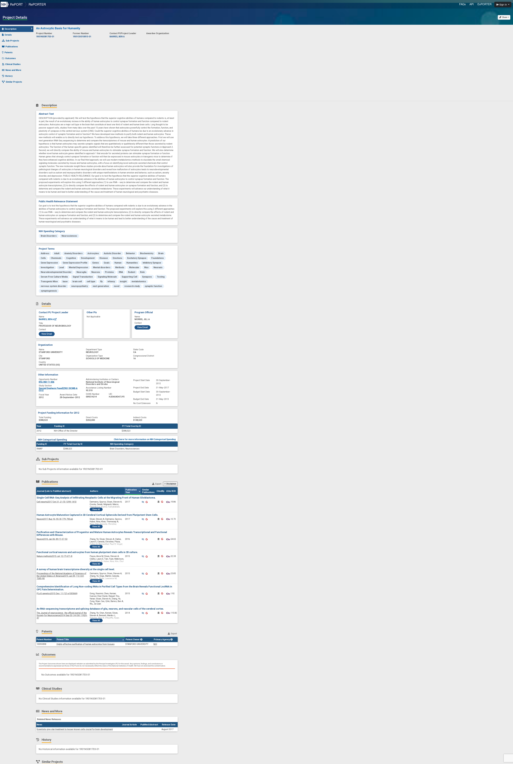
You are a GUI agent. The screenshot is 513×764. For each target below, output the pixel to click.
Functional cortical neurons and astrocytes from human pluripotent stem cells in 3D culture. (87, 552)
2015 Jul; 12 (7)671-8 (54, 556)
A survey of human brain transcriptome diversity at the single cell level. (76, 569)
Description (10, 29)
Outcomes (10, 58)
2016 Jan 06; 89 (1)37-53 (52, 539)
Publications (11, 46)
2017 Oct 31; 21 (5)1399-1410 (56, 502)
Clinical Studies (13, 64)
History (9, 76)
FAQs (462, 4)
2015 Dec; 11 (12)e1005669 (57, 593)
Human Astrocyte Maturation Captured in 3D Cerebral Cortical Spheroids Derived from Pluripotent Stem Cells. (97, 514)
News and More (13, 70)
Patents (9, 52)
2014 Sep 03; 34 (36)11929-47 (62, 615)
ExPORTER (484, 4)
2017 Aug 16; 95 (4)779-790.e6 (55, 519)
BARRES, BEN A (46, 319)
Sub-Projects (12, 40)
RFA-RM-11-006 (46, 382)
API (471, 4)
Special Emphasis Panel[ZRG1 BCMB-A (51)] (58, 389)
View (96, 509)
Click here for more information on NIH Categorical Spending (145, 439)
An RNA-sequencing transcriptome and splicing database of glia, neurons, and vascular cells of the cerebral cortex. (100, 608)
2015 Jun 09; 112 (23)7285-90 (61, 576)
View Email (46, 334)
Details (8, 35)
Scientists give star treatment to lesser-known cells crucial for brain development (75, 729)
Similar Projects (14, 82)
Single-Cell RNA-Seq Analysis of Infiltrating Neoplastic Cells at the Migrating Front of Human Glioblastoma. (96, 497)
